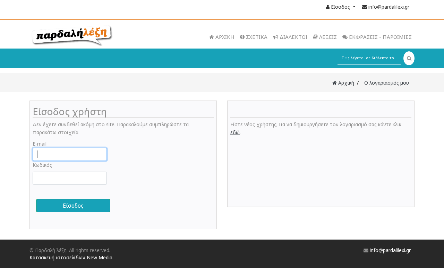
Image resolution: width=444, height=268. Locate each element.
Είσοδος (340, 6)
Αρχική (345, 82)
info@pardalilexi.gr (388, 6)
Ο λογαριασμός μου (386, 82)
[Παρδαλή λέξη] (85, 35)
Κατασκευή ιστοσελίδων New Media (70, 257)
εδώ (235, 132)
